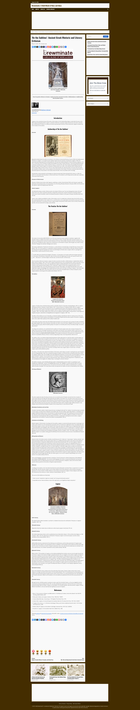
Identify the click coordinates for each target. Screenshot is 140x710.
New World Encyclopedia (46, 613)
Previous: (42, 659)
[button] (107, 9)
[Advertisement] (65, 20)
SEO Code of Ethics (77, 703)
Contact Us (43, 9)
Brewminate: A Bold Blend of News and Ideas (47, 5)
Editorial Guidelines (50, 9)
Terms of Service (62, 703)
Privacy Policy (69, 703)
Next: (72, 659)
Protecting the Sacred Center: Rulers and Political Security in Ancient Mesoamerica (96, 45)
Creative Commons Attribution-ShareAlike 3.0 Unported (71, 613)
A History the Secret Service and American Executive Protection (38, 677)
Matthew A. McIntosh (46, 110)
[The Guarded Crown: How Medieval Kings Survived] (58, 670)
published (38, 613)
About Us (37, 9)
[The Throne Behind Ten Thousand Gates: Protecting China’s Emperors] (75, 670)
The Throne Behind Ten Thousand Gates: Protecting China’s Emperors (75, 677)
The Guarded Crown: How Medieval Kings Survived (58, 677)
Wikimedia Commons (59, 302)
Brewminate (34, 112)
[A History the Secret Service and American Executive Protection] (40, 670)
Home (33, 9)
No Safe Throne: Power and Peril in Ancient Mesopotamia (97, 54)
